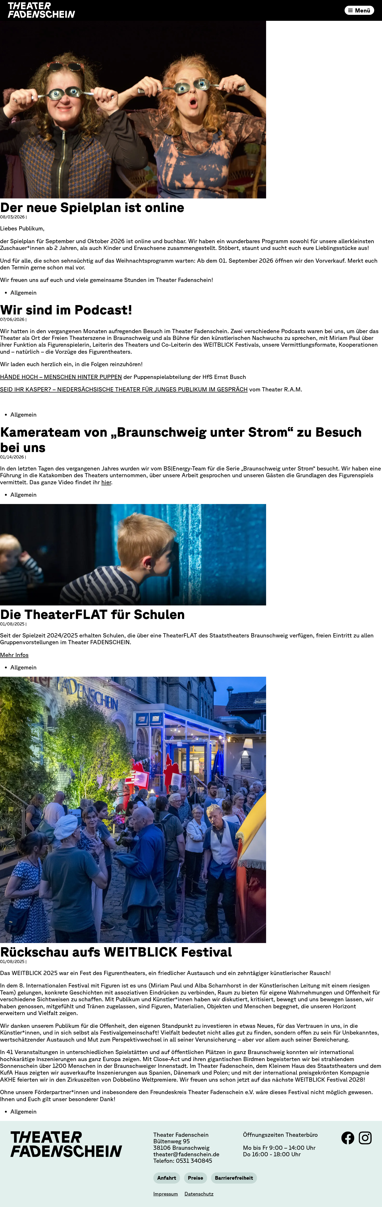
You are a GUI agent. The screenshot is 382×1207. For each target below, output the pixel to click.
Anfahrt (166, 1178)
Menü (362, 10)
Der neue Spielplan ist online (92, 207)
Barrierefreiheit (234, 1178)
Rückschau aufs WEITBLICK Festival (116, 951)
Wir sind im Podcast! (66, 309)
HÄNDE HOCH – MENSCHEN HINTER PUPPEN (61, 376)
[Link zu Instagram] (365, 1142)
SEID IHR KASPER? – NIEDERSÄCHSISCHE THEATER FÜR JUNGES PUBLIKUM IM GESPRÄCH (124, 389)
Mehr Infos (14, 654)
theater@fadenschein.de (186, 1154)
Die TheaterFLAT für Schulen (92, 614)
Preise (195, 1178)
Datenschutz (199, 1194)
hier (106, 482)
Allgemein (23, 292)
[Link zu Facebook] (348, 1142)
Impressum (165, 1194)
